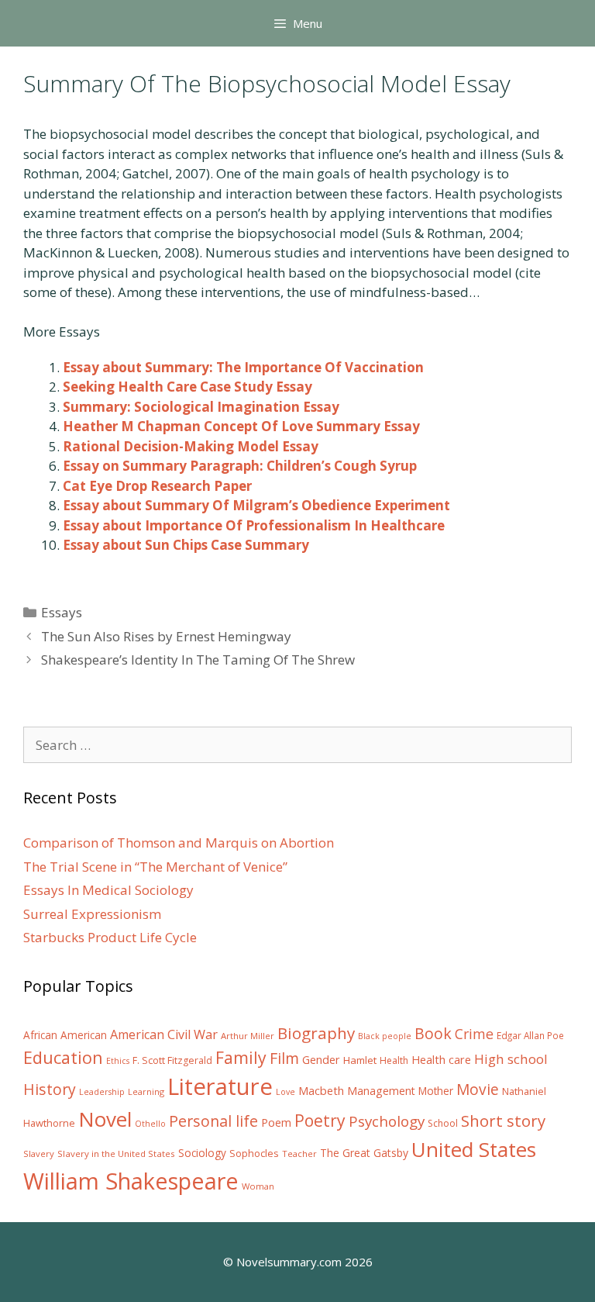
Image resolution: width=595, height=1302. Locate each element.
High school (511, 1059)
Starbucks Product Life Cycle (110, 937)
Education (63, 1057)
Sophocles (254, 1153)
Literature (220, 1086)
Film (284, 1058)
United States (473, 1149)
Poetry (320, 1120)
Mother (435, 1091)
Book (433, 1033)
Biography (316, 1033)
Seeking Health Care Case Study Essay (187, 386)
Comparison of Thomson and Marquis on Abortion (178, 842)
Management (381, 1090)
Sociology (202, 1153)
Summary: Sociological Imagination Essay (201, 407)
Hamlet (360, 1060)
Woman (258, 1186)
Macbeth (321, 1090)
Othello (150, 1123)
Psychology (387, 1121)
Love (285, 1091)
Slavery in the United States (116, 1153)
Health (394, 1060)
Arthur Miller (247, 1035)
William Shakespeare (131, 1181)
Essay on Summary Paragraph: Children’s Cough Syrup (240, 466)
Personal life (213, 1120)
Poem (276, 1122)
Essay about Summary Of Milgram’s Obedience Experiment (256, 505)
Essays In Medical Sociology (108, 890)
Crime (474, 1033)
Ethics (117, 1060)
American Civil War (164, 1034)
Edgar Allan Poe (530, 1035)
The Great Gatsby (364, 1152)
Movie (477, 1089)
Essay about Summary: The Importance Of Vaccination (243, 367)
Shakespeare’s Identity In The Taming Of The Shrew (198, 659)
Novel (105, 1119)
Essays (61, 612)
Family (241, 1057)
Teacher (299, 1153)
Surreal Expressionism (92, 914)
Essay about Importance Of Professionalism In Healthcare (254, 525)
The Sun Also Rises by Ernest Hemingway (166, 636)
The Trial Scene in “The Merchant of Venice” (155, 866)
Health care (441, 1059)
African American (65, 1035)
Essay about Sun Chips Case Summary (186, 545)
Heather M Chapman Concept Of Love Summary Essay (241, 426)
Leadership (102, 1091)
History (49, 1089)
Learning (146, 1091)
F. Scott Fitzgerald (172, 1060)
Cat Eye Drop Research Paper (157, 486)
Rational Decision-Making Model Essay (190, 446)
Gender (321, 1059)
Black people (384, 1036)
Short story (503, 1120)
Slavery (38, 1153)
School (443, 1123)
